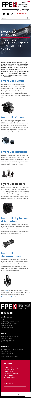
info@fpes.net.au (9, 378)
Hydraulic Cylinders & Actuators (11, 322)
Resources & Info (7, 297)
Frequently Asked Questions (9, 357)
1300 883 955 (21, 13)
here (6, 290)
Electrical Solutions (7, 342)
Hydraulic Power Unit (7, 325)
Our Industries (5, 355)
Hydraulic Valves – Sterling (9, 323)
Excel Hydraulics (6, 351)
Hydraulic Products (7, 320)
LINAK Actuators (6, 329)
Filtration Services (6, 338)
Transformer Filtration (7, 327)
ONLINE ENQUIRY (9, 384)
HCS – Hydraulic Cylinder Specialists (12, 349)
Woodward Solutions (7, 340)
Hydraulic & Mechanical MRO (10, 336)
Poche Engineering (7, 353)
